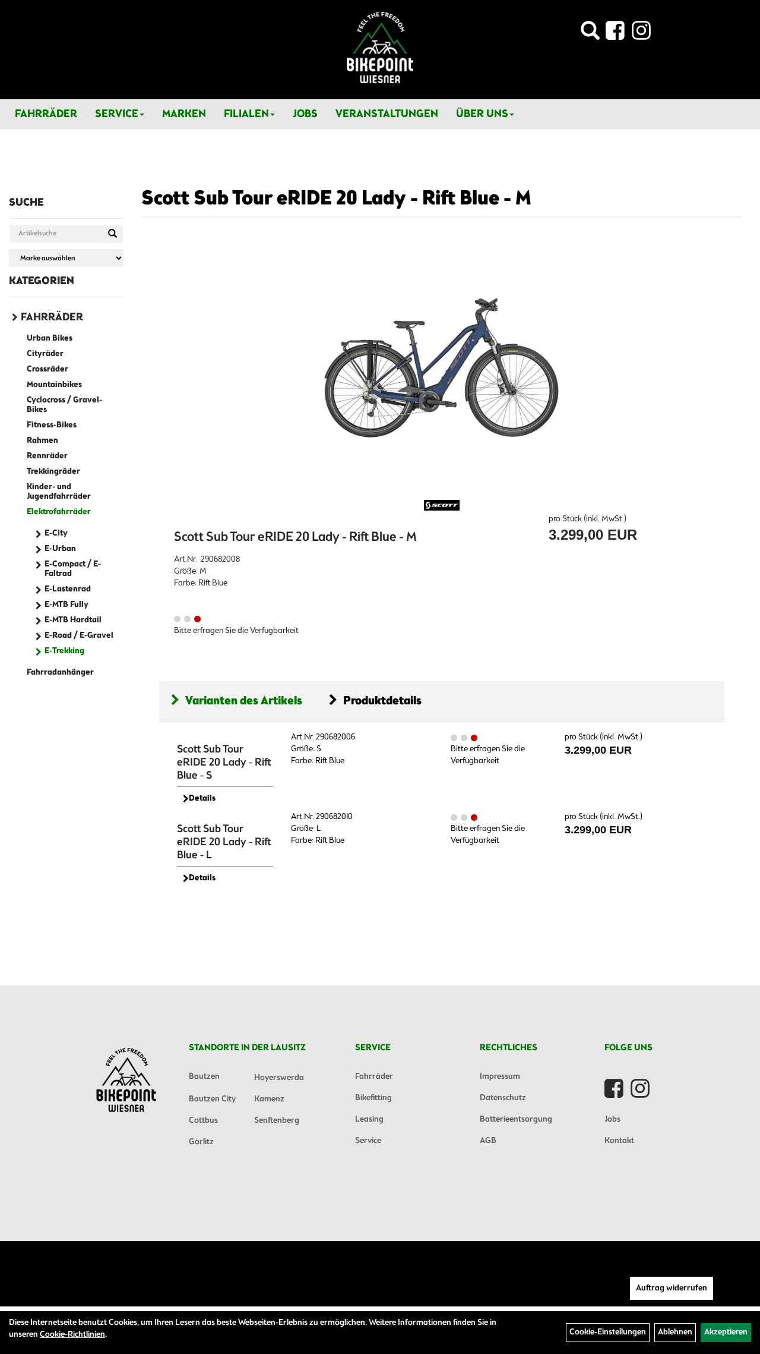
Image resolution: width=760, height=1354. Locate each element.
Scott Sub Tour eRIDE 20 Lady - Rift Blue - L (224, 842)
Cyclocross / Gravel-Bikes (64, 405)
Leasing (369, 1119)
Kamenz (269, 1099)
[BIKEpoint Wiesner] (380, 47)
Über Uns (482, 114)
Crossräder (47, 369)
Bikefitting (373, 1098)
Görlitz (201, 1142)
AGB (488, 1141)
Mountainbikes (54, 385)
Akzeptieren (726, 1332)
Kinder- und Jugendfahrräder (59, 491)
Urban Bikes (49, 338)
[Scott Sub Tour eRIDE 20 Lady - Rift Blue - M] (442, 368)
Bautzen (204, 1076)
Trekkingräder (53, 471)
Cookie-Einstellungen (607, 1332)
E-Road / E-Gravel (79, 635)
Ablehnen (675, 1332)
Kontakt (619, 1141)
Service (116, 114)
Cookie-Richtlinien (72, 1334)
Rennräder (47, 456)
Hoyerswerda (279, 1078)
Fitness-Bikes (52, 425)
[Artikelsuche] (590, 34)
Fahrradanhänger (60, 672)
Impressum (500, 1076)
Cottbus (203, 1120)
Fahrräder (46, 114)
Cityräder (45, 354)
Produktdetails (382, 701)
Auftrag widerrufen (671, 1288)
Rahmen (42, 440)
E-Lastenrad (68, 589)
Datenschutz (503, 1098)
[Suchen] (112, 234)
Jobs (305, 114)
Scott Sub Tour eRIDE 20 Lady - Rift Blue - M (336, 199)
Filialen (246, 114)
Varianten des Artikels (243, 701)
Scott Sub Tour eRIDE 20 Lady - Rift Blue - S (224, 762)
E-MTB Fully (66, 604)
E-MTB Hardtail (73, 620)
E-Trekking (64, 651)
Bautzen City (212, 1099)
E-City (56, 533)
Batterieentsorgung (516, 1119)
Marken (184, 114)
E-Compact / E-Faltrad (73, 569)
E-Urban (60, 549)
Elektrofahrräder (59, 512)
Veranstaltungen (386, 114)
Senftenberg (276, 1120)
